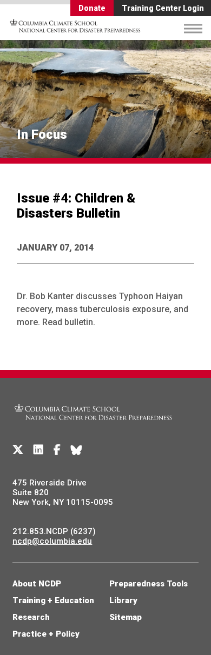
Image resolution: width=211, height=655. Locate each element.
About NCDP (36, 584)
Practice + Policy (46, 634)
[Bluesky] (76, 449)
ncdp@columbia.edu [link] (52, 541)
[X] (17, 449)
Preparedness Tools (148, 584)
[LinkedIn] (38, 449)
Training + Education (53, 600)
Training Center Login (163, 8)
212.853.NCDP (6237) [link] (54, 531)
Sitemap (125, 617)
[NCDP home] (93, 426)
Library (123, 600)
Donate (92, 8)
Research (31, 617)
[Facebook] (57, 449)
